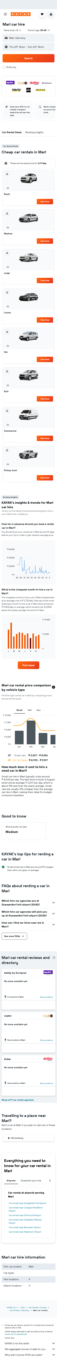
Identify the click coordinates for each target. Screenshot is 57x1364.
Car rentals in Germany (19, 1310)
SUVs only (11, 67)
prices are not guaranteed (16, 1334)
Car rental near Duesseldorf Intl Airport (27, 1203)
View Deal (44, 201)
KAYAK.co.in (12, 1307)
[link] (28, 665)
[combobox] (13, 30)
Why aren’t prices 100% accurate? (23, 1354)
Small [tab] (19, 710)
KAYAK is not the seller (17, 1343)
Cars (23, 1307)
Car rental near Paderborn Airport (25, 1231)
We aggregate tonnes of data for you (25, 1349)
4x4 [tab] (30, 710)
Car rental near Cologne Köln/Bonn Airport (26, 1209)
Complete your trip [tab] (31, 1180)
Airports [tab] (11, 1180)
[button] (5, 14)
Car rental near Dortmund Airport (25, 1215)
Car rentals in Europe (37, 1307)
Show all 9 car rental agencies (18, 1099)
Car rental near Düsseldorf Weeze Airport (25, 1221)
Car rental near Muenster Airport (25, 1227)
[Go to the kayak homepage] (21, 14)
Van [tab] (39, 710)
